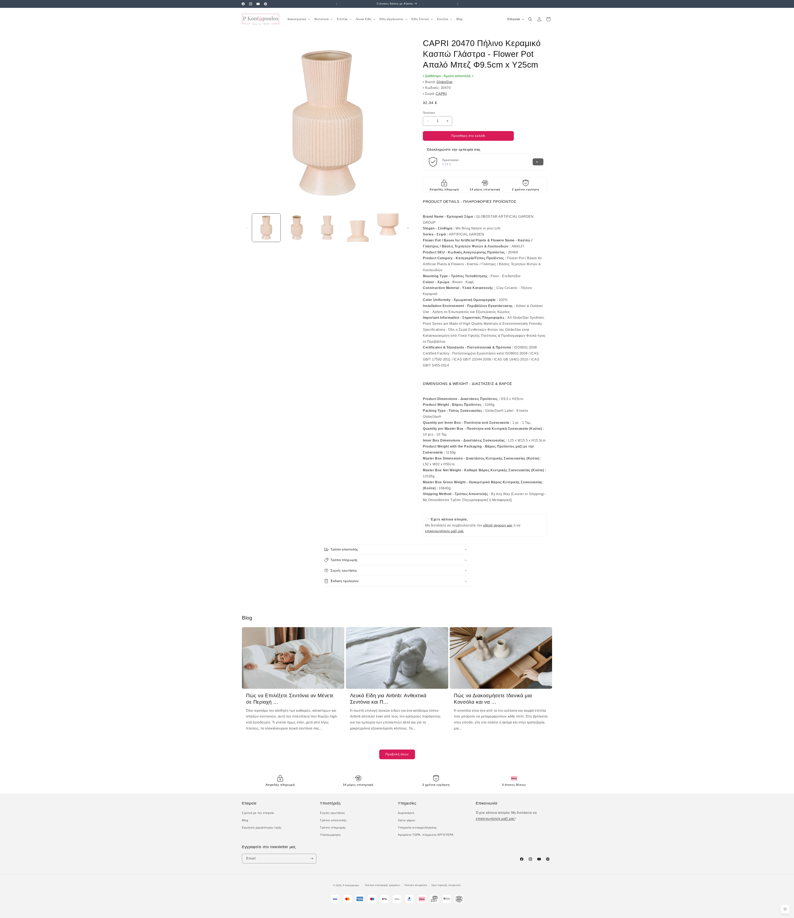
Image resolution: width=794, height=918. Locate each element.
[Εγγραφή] (311, 858)
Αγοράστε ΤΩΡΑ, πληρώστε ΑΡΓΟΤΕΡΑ (425, 834)
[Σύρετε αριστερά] (246, 227)
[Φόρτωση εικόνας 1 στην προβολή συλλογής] (266, 228)
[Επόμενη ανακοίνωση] (457, 4)
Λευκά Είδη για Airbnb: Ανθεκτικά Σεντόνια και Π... (388, 699)
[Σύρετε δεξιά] (408, 227)
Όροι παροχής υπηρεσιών (446, 885)
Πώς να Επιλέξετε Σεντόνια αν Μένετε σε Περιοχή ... (290, 699)
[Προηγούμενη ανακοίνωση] (336, 4)
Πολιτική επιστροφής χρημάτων (382, 885)
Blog (245, 820)
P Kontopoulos (351, 885)
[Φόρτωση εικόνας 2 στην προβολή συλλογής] (296, 228)
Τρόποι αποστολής (333, 820)
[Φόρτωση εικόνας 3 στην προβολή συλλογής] (327, 228)
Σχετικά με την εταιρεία (258, 812)
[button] (298, 19)
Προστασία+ (450, 160)
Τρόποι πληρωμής (333, 827)
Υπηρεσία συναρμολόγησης (417, 827)
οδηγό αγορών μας (498, 525)
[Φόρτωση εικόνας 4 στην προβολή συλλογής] (357, 228)
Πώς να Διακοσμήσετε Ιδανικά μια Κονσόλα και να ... (493, 699)
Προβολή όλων (397, 754)
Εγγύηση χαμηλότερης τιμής (262, 827)
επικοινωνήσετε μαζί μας (444, 531)
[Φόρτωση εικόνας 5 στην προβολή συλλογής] (388, 228)
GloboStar (444, 82)
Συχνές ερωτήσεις (332, 812)
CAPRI (441, 94)
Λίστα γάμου (406, 820)
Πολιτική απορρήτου (415, 885)
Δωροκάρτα (406, 812)
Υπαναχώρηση (330, 834)
